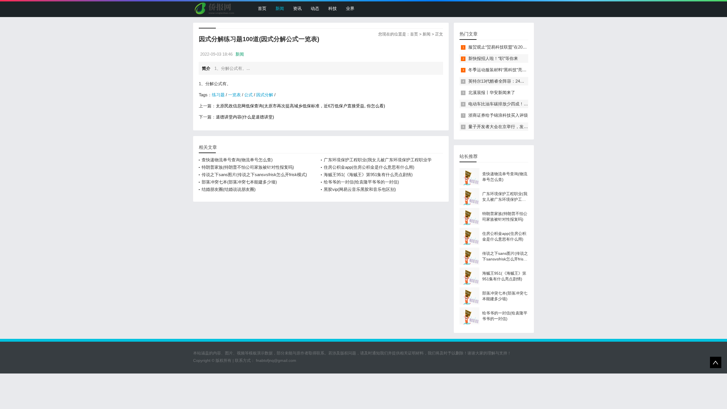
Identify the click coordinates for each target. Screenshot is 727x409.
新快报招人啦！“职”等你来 (493, 58)
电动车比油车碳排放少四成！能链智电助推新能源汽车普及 (523, 103)
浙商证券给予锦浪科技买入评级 (498, 115)
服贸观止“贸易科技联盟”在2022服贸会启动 (508, 47)
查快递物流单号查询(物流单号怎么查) (237, 159)
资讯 (297, 8)
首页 (262, 8)
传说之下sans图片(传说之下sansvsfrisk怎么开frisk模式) (254, 174)
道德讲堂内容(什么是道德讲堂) (245, 116)
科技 (332, 8)
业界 (350, 8)
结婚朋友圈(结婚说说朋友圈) (229, 189)
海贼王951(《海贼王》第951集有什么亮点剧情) (368, 174)
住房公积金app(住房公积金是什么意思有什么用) (369, 167)
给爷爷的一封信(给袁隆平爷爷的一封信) (361, 182)
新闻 (279, 8)
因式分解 (264, 94)
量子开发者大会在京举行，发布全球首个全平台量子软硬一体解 (528, 126)
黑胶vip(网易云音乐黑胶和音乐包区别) (360, 189)
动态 (315, 8)
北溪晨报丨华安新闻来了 (491, 92)
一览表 (234, 94)
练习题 (218, 94)
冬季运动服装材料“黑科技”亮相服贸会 (503, 69)
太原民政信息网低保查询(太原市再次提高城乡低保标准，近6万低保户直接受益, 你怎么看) (300, 105)
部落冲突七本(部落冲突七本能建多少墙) (239, 182)
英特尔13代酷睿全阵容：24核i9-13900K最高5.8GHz (517, 81)
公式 (248, 94)
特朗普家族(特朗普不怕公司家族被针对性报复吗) (248, 167)
